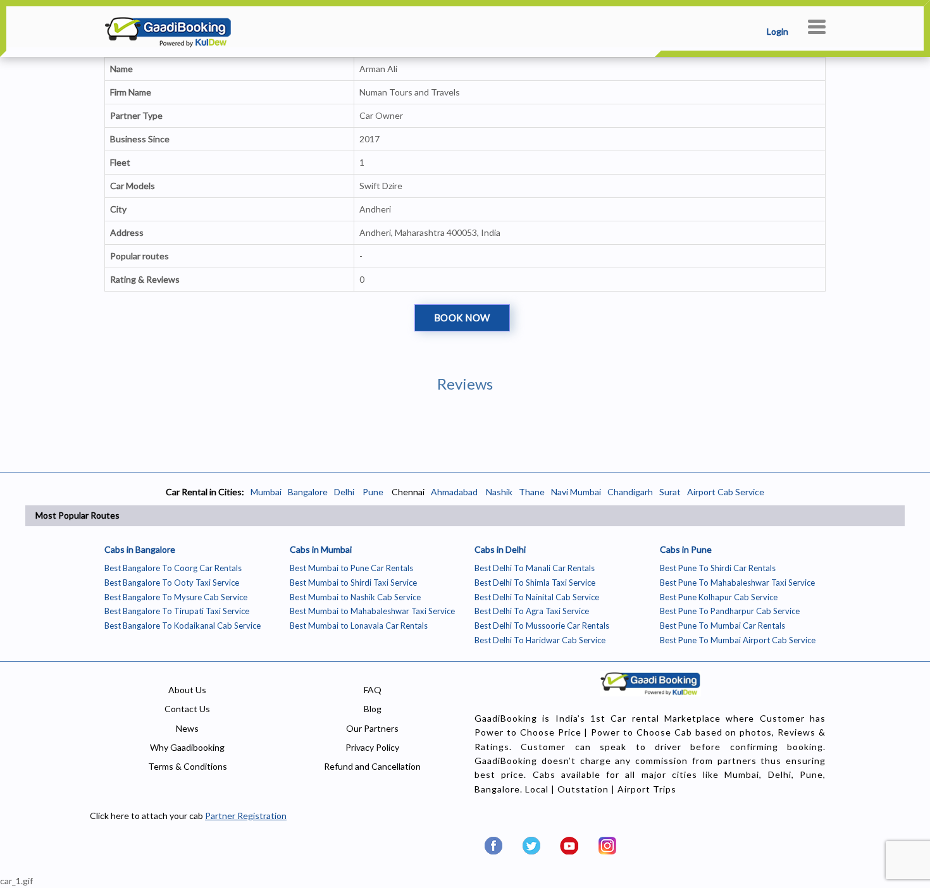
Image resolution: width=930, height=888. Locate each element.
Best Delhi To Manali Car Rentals (534, 568)
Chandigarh (630, 491)
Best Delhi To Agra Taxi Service (531, 611)
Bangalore (308, 491)
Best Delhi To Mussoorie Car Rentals (541, 625)
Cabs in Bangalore (139, 549)
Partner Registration (246, 815)
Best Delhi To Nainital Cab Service (536, 597)
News (187, 728)
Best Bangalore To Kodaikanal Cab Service (182, 625)
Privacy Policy (372, 747)
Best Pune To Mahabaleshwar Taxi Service (737, 582)
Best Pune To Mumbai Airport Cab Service (737, 640)
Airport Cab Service (725, 491)
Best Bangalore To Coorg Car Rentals (173, 568)
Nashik (499, 491)
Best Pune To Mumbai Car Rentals (722, 625)
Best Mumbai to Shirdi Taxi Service (353, 582)
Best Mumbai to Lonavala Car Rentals (359, 625)
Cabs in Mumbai (321, 549)
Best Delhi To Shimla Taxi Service (534, 582)
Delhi (344, 491)
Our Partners (372, 728)
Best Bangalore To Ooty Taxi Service (171, 582)
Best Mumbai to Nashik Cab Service (355, 597)
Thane (532, 491)
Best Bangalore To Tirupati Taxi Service (176, 611)
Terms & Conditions (187, 766)
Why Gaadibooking (187, 747)
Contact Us (187, 708)
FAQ (372, 689)
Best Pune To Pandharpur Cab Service (730, 611)
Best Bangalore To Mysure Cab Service (175, 597)
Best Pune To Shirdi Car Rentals (718, 568)
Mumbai (266, 491)
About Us (187, 689)
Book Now (462, 317)
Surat (670, 491)
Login (777, 31)
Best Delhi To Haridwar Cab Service (539, 640)
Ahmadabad (454, 491)
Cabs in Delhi (500, 549)
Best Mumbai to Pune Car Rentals (351, 568)
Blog (372, 708)
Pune (372, 491)
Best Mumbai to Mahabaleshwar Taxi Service (372, 611)
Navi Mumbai (576, 491)
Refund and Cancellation (372, 766)
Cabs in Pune (686, 549)
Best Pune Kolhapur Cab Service (719, 597)
